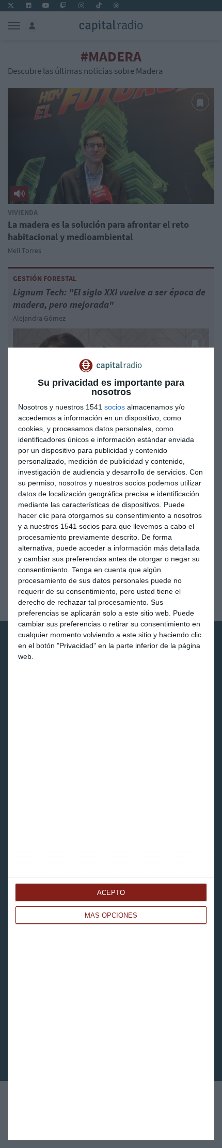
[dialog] (111, 744)
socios (114, 407)
